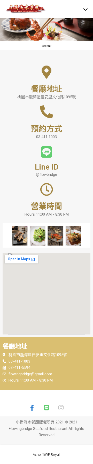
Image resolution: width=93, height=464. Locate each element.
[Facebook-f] (32, 408)
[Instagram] (61, 408)
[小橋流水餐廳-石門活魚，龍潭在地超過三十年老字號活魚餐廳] (15, 9)
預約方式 (46, 128)
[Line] (46, 408)
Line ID (46, 166)
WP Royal (52, 454)
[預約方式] (46, 111)
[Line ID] (46, 151)
